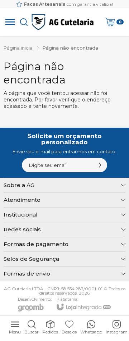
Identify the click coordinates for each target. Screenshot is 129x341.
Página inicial (19, 48)
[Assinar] (100, 165)
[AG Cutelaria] (62, 22)
